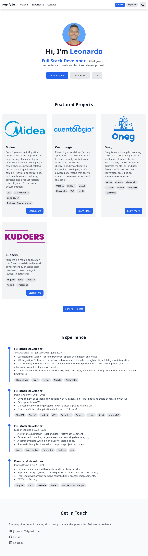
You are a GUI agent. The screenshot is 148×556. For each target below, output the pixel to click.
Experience (38, 4)
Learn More (34, 210)
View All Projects (74, 308)
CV (97, 75)
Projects (24, 4)
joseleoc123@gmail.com (26, 531)
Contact (51, 4)
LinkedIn (18, 542)
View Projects (57, 75)
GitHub (17, 537)
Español (132, 4)
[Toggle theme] (143, 4)
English (120, 4)
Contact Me (80, 75)
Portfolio (8, 4)
